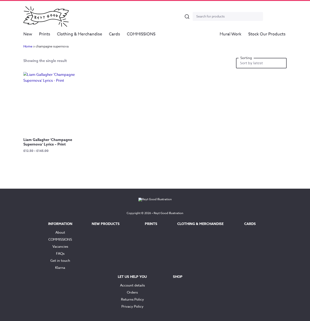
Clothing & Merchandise (79, 34)
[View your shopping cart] (281, 16)
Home (27, 46)
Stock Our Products (266, 34)
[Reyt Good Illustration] (46, 16)
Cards (114, 34)
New (27, 34)
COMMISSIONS (141, 34)
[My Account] (270, 16)
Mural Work (230, 34)
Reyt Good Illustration (168, 213)
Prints (44, 34)
